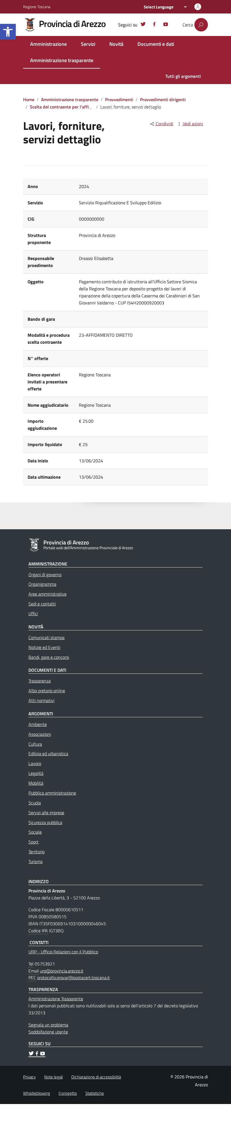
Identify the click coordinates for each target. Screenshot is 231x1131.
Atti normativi (41, 700)
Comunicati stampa (46, 637)
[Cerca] (201, 24)
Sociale (35, 832)
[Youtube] (165, 25)
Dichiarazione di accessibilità (96, 1077)
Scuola (34, 802)
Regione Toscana (36, 7)
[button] (8, 32)
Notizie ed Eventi (44, 647)
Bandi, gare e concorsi (48, 657)
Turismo (35, 861)
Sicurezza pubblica (45, 822)
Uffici (33, 613)
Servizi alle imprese (46, 812)
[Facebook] (154, 25)
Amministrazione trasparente (61, 60)
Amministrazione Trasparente (55, 998)
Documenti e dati (155, 44)
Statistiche (94, 1093)
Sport (33, 841)
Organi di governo (44, 574)
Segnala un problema (48, 1024)
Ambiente (37, 724)
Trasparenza (39, 680)
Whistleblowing (36, 1093)
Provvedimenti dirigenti (163, 99)
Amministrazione (48, 44)
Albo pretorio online (46, 690)
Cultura (35, 744)
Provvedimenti (119, 99)
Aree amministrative (47, 594)
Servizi (88, 44)
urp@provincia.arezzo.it (61, 970)
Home (28, 99)
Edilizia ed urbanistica (48, 753)
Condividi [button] (164, 123)
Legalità (35, 773)
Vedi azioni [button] (192, 123)
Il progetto (68, 1093)
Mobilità (35, 783)
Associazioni (39, 734)
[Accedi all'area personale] (198, 6)
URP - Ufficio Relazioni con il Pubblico (63, 951)
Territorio (36, 851)
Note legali (53, 1077)
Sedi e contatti (42, 603)
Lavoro (34, 763)
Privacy (29, 1077)
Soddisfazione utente (48, 1031)
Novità (116, 44)
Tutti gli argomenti (183, 76)
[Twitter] (143, 25)
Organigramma (42, 584)
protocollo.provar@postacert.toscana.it (73, 977)
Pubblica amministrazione (52, 793)
